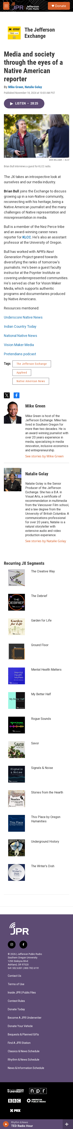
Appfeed (22, 372)
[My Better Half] (16, 700)
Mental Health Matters (46, 669)
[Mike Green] (12, 412)
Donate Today (16, 1009)
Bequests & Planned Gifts (23, 1034)
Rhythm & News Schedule (23, 1059)
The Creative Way (43, 571)
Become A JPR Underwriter (24, 1017)
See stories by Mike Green (44, 456)
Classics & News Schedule (24, 1051)
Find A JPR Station (19, 1042)
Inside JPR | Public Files (22, 992)
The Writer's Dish (42, 866)
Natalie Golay (33, 87)
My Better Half (41, 694)
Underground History (45, 841)
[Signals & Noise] (16, 774)
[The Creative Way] (16, 577)
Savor (35, 743)
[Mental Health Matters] (16, 676)
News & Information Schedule (26, 1068)
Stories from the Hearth (47, 792)
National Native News (20, 336)
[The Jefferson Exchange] (14, 33)
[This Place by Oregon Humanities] (16, 823)
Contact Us (14, 975)
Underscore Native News (23, 317)
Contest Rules (16, 1001)
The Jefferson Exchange (40, 33)
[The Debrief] (16, 602)
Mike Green (15, 87)
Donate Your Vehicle (20, 1026)
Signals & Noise (42, 768)
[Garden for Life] (16, 626)
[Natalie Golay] (12, 479)
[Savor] (16, 749)
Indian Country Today (20, 326)
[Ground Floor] (16, 651)
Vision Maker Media (19, 345)
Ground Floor (39, 645)
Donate (60, 6)
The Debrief (39, 596)
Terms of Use (16, 984)
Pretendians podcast (20, 354)
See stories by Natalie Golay (45, 541)
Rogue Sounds (41, 719)
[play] (6, 1124)
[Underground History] (16, 847)
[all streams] (68, 1124)
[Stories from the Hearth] (16, 798)
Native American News (31, 381)
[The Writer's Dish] (16, 872)
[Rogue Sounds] (16, 725)
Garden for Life (41, 620)
